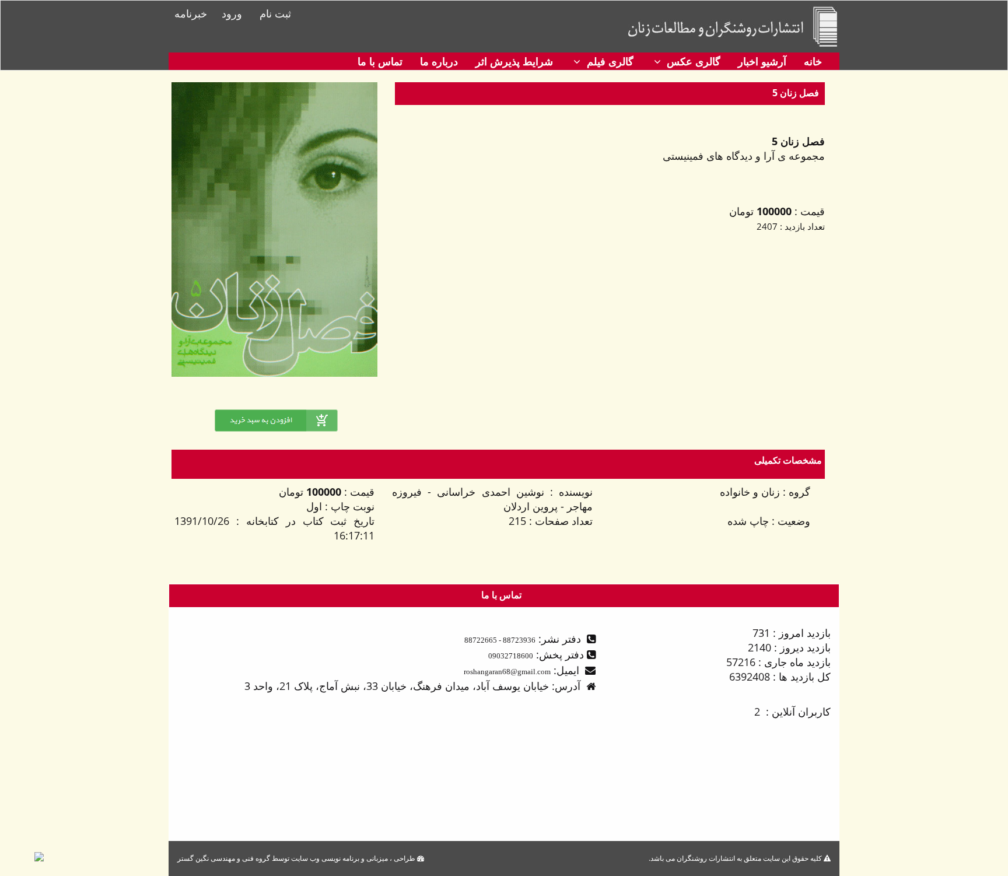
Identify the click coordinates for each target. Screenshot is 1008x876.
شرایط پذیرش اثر (514, 61)
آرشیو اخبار (762, 61)
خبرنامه (190, 13)
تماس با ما (380, 61)
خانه (813, 61)
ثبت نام (275, 13)
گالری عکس (692, 61)
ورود (232, 13)
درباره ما (439, 61)
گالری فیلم (609, 61)
